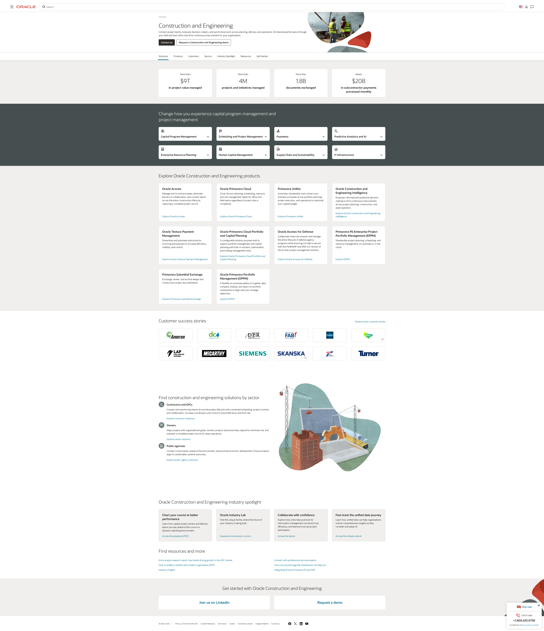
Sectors (208, 56)
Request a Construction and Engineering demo (204, 42)
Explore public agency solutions (182, 459)
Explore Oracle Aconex (173, 216)
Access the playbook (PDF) (175, 536)
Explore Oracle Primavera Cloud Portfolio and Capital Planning (242, 258)
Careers (232, 623)
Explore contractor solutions (181, 418)
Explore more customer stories (370, 321)
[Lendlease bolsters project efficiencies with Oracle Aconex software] (368, 335)
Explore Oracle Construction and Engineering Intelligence (358, 215)
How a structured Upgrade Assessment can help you (300, 564)
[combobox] (272, 6)
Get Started (262, 56)
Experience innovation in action (235, 536)
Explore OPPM (227, 298)
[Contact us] (532, 7)
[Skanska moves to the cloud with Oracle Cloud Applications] (291, 353)
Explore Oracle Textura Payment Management (185, 259)
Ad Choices (222, 623)
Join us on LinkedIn (214, 602)
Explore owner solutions (178, 439)
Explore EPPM (343, 259)
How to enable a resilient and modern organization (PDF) (187, 564)
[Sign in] (526, 7)
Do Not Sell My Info (190, 623)
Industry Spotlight (226, 56)
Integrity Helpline (262, 623)
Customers (193, 56)
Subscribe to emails (245, 623)
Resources (246, 56)
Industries (162, 17)
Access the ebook (286, 536)
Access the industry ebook (349, 536)
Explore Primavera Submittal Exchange (181, 298)
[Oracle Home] (26, 7)
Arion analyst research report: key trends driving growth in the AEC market (195, 560)
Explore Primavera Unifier (290, 216)
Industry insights (167, 569)
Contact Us (275, 623)
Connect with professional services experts (295, 560)
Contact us (166, 42)
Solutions (163, 56)
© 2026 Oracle (164, 623)
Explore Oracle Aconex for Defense (295, 259)
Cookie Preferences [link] (208, 623)
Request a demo (329, 602)
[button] (12, 7)
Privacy (178, 623)
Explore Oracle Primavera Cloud (236, 216)
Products (178, 56)
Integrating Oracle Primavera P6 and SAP (294, 569)
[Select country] (520, 7)
